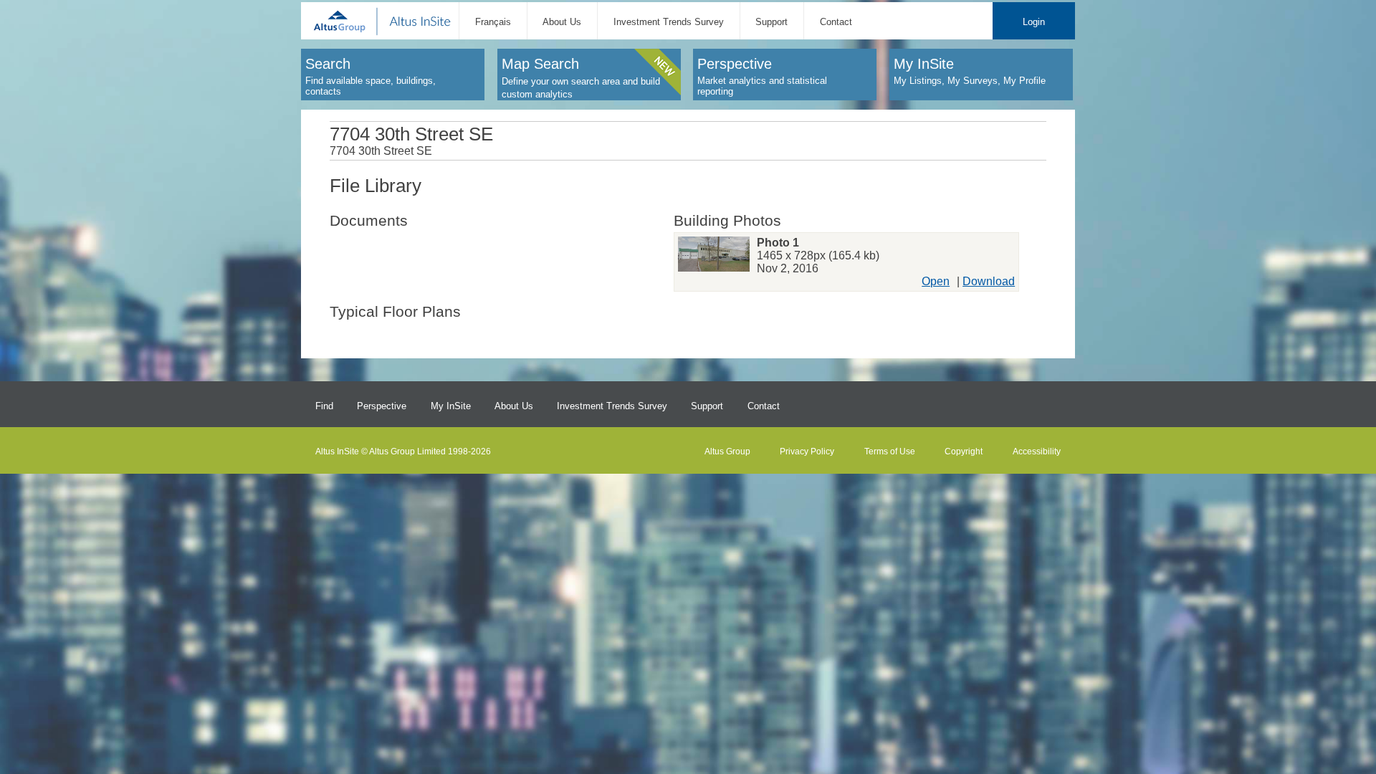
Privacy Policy (807, 451)
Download (988, 281)
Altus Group (727, 451)
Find (324, 406)
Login (1034, 21)
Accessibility (1037, 451)
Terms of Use (889, 451)
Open (936, 281)
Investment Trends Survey (668, 21)
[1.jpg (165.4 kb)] (714, 255)
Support (771, 21)
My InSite (451, 406)
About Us (562, 21)
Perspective (381, 406)
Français (493, 21)
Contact (836, 21)
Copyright (964, 451)
